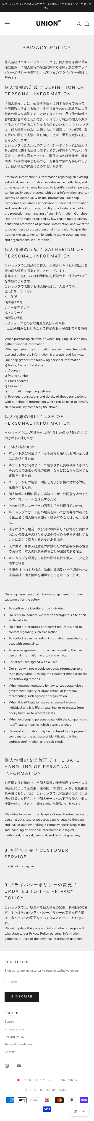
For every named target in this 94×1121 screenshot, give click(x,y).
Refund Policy (14, 1037)
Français (65, 1079)
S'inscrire (21, 997)
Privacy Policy (14, 1029)
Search (9, 1022)
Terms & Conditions (19, 1044)
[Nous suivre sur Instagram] (7, 1066)
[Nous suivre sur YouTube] (18, 1066)
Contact (10, 1052)
